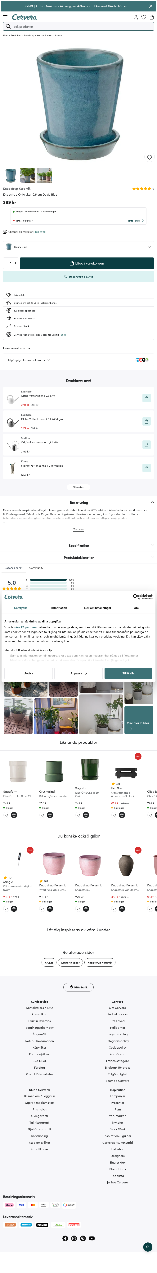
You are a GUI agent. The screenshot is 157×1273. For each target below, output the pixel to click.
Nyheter (117, 1122)
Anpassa (76, 673)
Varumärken (117, 1116)
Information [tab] (59, 607)
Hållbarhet (117, 1027)
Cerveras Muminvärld (117, 1142)
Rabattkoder (39, 1149)
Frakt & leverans (39, 1021)
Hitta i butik (134, 220)
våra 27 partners (25, 627)
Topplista (117, 1175)
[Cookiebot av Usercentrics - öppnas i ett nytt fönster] (136, 597)
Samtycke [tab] (20, 607)
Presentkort (39, 1014)
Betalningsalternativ (39, 1027)
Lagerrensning (117, 1034)
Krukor (49, 962)
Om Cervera (117, 1007)
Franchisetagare (117, 1061)
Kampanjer (117, 1096)
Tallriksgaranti (39, 1122)
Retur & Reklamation (39, 1041)
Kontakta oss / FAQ (39, 1007)
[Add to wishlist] (149, 157)
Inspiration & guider (117, 1136)
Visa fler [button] (78, 487)
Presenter (117, 1102)
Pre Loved (118, 1021)
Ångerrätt (39, 1034)
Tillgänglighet (117, 1074)
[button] (8, 26)
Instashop (117, 1149)
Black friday (117, 1169)
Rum (117, 1109)
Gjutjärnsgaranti (39, 1129)
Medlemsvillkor (39, 1142)
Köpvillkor (39, 1047)
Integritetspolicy (117, 1041)
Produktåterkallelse (39, 1074)
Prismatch (40, 1109)
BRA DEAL (40, 1061)
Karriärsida (117, 1054)
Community (36, 568)
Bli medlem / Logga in (39, 1096)
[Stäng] (150, 6)
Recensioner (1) (14, 568)
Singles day (118, 1162)
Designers (118, 1155)
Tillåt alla (128, 673)
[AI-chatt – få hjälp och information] (147, 1247)
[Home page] (24, 19)
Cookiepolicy (118, 1047)
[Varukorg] (151, 17)
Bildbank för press (117, 1067)
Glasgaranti (39, 1116)
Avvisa (28, 673)
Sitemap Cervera (117, 1080)
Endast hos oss (117, 1014)
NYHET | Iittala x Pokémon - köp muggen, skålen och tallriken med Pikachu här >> (76, 6)
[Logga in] (136, 17)
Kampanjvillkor (39, 1054)
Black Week (118, 1129)
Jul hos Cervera (117, 1182)
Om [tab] (136, 607)
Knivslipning (39, 1136)
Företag (39, 1067)
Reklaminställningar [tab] (97, 607)
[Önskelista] (143, 17)
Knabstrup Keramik (100, 962)
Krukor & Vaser (70, 962)
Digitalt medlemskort (39, 1102)
